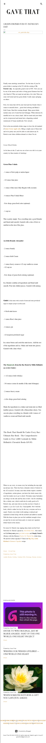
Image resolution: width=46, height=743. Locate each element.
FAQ (15, 720)
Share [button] (5, 551)
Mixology (28, 557)
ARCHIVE (30, 723)
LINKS (19, 720)
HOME (2, 720)
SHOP (36, 720)
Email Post (12, 551)
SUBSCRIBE (9, 720)
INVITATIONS (38, 723)
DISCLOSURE (21, 723)
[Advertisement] (23, 579)
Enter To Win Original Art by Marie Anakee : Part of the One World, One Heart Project (21, 633)
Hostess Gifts (21, 557)
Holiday (14, 557)
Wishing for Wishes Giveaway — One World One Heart (21, 652)
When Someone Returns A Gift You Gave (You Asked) (21, 696)
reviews (39, 557)
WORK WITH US (28, 720)
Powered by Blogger (24, 731)
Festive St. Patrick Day (27, 536)
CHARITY (12, 723)
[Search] (41, 3)
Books (10, 557)
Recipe (34, 557)
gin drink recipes (24, 533)
